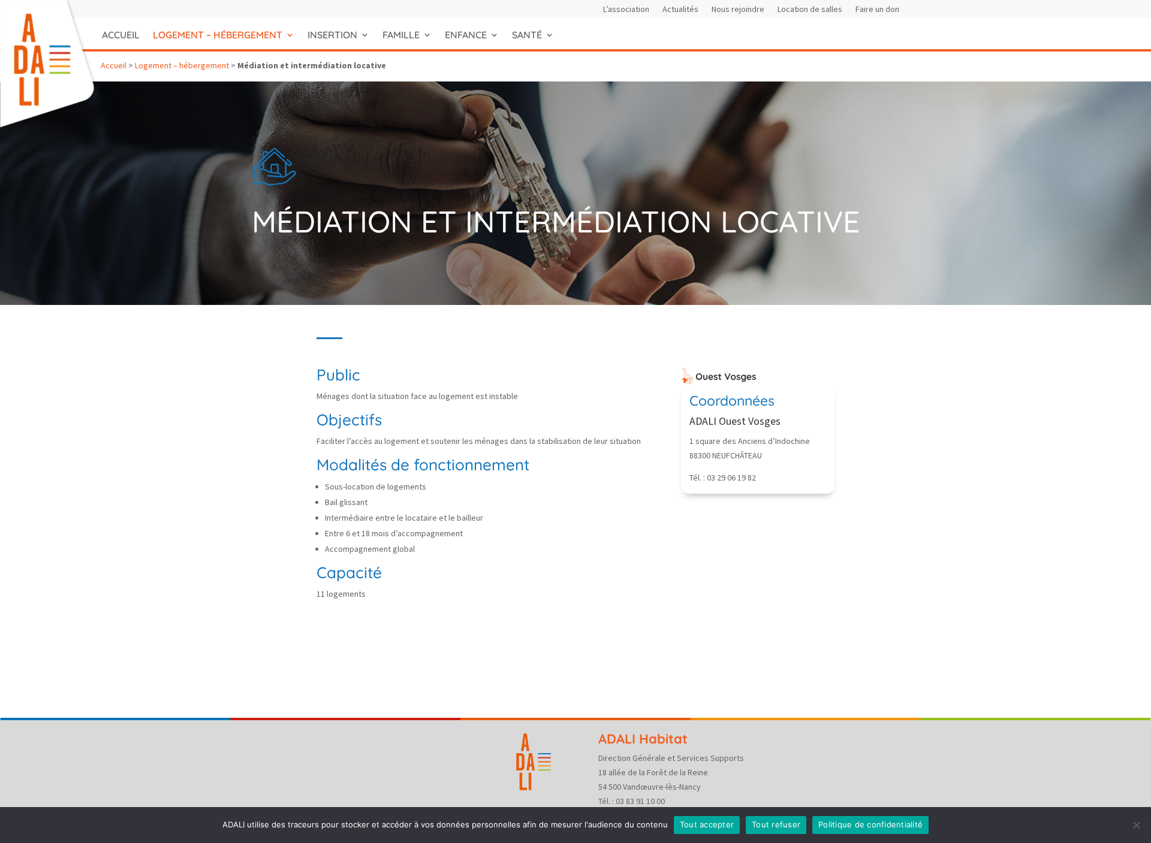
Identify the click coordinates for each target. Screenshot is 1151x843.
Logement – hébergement (217, 35)
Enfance (466, 35)
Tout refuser (776, 824)
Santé (527, 35)
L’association (626, 9)
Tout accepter (707, 824)
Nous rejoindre (738, 9)
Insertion (332, 35)
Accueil (121, 35)
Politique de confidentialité (870, 824)
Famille (401, 35)
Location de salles (810, 9)
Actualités (680, 9)
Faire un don (877, 9)
